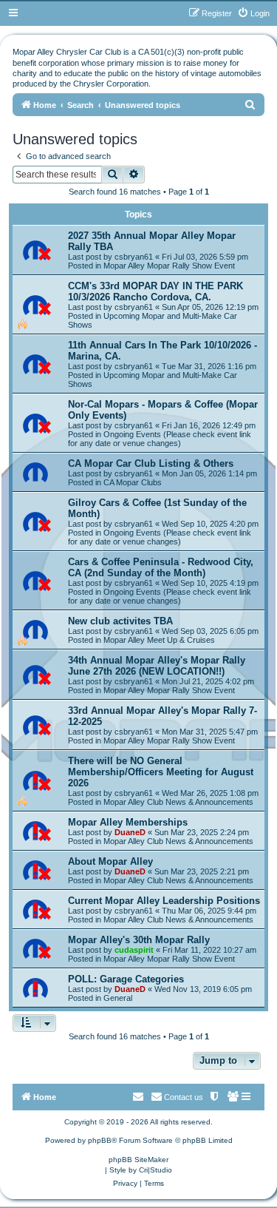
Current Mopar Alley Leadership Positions (164, 900)
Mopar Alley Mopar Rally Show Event (169, 265)
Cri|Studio (155, 1170)
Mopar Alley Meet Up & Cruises (159, 639)
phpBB (100, 1140)
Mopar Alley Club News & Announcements (178, 801)
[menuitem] (253, 13)
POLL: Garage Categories (126, 979)
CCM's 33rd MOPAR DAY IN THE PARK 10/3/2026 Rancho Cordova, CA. (155, 291)
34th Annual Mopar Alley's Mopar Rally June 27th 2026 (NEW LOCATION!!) (156, 666)
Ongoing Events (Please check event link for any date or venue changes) (159, 439)
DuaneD (130, 832)
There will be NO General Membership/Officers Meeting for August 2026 (160, 772)
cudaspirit (134, 949)
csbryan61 (133, 256)
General (117, 997)
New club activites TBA (120, 621)
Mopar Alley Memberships (128, 822)
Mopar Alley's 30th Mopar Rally (139, 939)
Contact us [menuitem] (183, 1097)
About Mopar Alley (110, 861)
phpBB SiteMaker (138, 1159)
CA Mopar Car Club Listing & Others (150, 463)
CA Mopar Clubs (132, 482)
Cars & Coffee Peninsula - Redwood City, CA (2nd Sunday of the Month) (160, 567)
